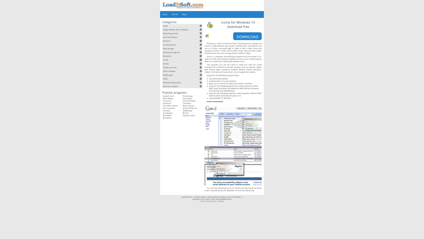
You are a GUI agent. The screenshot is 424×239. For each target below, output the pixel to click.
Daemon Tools (189, 115)
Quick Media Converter (168, 99)
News (184, 14)
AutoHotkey (168, 113)
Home (164, 14)
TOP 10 (175, 14)
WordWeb (167, 115)
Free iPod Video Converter (189, 102)
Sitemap (221, 201)
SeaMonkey (187, 110)
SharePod (167, 103)
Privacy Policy (211, 201)
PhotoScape (188, 96)
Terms (202, 201)
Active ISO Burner (190, 108)
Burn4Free (167, 118)
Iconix (209, 75)
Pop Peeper (187, 98)
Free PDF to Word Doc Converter (170, 107)
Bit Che (186, 113)
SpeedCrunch (168, 96)
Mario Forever (188, 106)
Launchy (166, 110)
